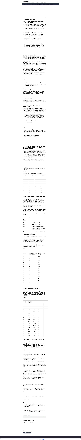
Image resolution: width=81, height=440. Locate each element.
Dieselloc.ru (26, 1)
